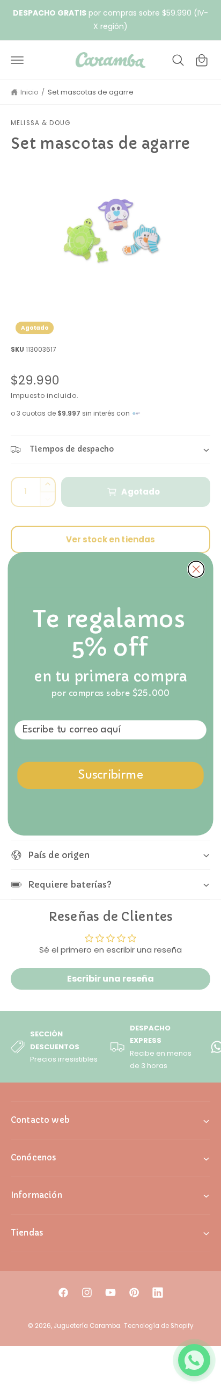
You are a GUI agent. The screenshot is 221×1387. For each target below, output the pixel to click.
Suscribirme (110, 775)
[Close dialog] (196, 569)
